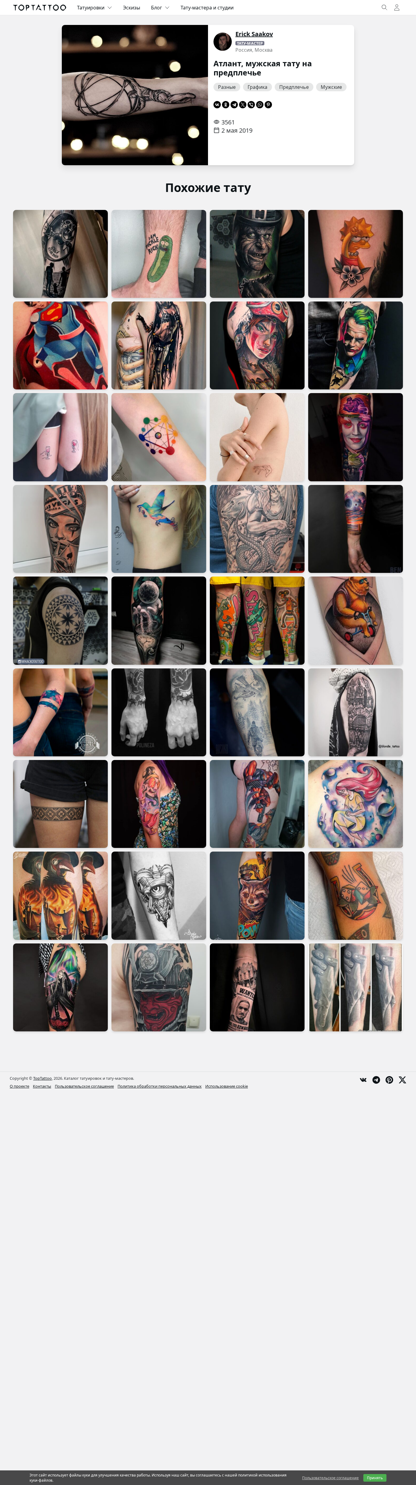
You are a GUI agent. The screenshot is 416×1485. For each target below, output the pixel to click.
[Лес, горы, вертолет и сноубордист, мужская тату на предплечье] (257, 712)
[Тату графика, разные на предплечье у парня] (158, 895)
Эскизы (131, 7)
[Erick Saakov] (222, 42)
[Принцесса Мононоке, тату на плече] (257, 345)
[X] (242, 104)
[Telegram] (234, 104)
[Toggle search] (385, 8)
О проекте (19, 1086)
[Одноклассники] (225, 104)
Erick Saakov (254, 34)
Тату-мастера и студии (207, 7)
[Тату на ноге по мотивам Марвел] (257, 804)
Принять (375, 1477)
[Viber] (251, 104)
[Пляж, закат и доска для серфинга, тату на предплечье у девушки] (355, 529)
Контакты (42, 1086)
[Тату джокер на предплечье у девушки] (355, 345)
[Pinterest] (268, 104)
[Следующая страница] (194, 95)
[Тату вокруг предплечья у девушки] (60, 712)
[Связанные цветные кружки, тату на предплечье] (158, 437)
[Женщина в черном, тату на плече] (158, 345)
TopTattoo (42, 1078)
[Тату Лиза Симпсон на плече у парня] (355, 254)
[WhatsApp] (259, 104)
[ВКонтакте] (217, 104)
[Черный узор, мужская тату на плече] (60, 620)
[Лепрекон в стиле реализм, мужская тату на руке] (257, 254)
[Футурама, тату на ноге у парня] (257, 620)
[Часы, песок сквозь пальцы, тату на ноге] (158, 620)
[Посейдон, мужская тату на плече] (257, 529)
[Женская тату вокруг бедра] (60, 804)
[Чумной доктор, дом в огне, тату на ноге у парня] (60, 895)
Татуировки (90, 7)
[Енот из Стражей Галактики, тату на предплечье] (257, 895)
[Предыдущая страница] (76, 95)
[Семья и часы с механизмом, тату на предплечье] (60, 254)
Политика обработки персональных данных (160, 1086)
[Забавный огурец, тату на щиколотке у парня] (158, 254)
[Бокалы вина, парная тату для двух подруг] (60, 437)
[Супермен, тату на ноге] (60, 345)
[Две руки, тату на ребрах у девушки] (257, 437)
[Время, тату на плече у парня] (355, 712)
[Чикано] (60, 529)
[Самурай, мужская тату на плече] (158, 987)
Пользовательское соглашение (84, 1086)
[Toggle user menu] (397, 8)
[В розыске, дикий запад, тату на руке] (257, 987)
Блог (156, 7)
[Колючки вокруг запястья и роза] (158, 712)
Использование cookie (226, 1086)
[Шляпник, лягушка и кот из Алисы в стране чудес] (355, 437)
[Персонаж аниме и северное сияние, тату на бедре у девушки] (60, 987)
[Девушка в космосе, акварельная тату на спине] (355, 804)
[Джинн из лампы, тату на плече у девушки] (158, 804)
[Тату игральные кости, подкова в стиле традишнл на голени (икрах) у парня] (355, 895)
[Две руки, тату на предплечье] (355, 987)
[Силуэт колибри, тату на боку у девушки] (158, 529)
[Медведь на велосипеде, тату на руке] (355, 620)
